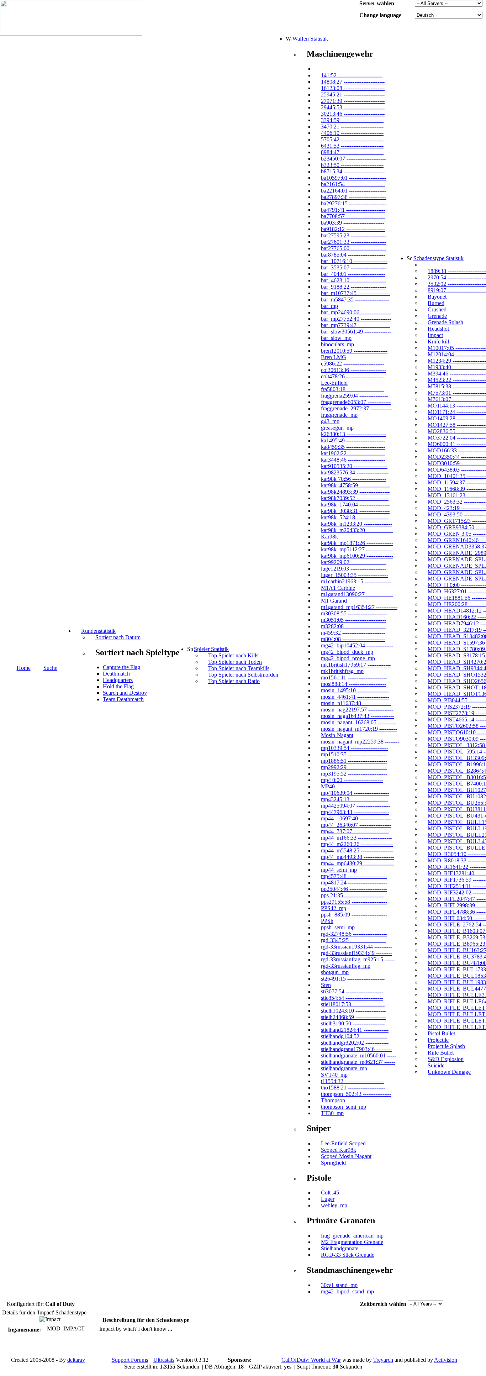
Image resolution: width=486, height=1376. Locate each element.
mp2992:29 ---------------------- (354, 767)
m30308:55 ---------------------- (354, 613)
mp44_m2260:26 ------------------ (357, 844)
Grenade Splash (445, 322)
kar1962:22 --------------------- (353, 453)
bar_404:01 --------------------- (353, 274)
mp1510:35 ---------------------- (354, 754)
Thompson (333, 1100)
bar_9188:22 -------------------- (353, 287)
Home (24, 668)
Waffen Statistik (310, 39)
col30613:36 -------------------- (353, 370)
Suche (50, 668)
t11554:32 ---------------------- (352, 1081)
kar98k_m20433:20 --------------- (357, 530)
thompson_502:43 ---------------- (356, 1094)
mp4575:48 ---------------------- (354, 876)
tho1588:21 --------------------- (353, 1087)
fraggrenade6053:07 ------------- (356, 402)
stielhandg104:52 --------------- (354, 1036)
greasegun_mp (337, 428)
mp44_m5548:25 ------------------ (357, 850)
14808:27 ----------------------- (353, 82)
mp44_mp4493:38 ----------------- (357, 857)
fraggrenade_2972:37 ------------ (356, 408)
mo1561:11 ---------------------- (354, 677)
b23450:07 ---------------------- (353, 159)
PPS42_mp (333, 908)
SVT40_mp (334, 1075)
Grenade (437, 316)
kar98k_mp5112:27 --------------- (357, 549)
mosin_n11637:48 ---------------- (356, 703)
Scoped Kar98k (338, 1150)
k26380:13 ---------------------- (353, 434)
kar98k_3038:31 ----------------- (355, 511)
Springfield (333, 1163)
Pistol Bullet (441, 1033)
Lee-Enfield (334, 383)
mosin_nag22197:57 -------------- (357, 710)
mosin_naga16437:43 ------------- (357, 716)
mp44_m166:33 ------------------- (356, 838)
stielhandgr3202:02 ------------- (355, 1043)
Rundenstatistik (98, 631)
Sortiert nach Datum (118, 637)
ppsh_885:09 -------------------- (354, 915)
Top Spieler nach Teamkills (238, 668)
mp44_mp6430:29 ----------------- (357, 863)
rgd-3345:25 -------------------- (353, 940)
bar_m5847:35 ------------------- (355, 299)
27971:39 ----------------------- (353, 101)
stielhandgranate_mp (344, 1068)
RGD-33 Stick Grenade (347, 1255)
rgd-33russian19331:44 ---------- (356, 947)
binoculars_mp (337, 344)
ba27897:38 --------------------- (353, 197)
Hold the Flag (118, 686)
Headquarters (118, 680)
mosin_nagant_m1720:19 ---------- (359, 729)
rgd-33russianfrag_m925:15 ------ (358, 959)
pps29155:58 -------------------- (354, 902)
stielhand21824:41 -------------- (355, 1030)
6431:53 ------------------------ (352, 146)
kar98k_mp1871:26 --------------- (357, 543)
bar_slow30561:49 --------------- (356, 332)
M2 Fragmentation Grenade (352, 1242)
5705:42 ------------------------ (352, 139)
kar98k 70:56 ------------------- (353, 479)
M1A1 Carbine (338, 588)
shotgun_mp (335, 972)
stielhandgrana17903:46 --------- (356, 1049)
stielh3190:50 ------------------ (353, 1023)
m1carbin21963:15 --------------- (356, 581)
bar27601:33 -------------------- (353, 242)
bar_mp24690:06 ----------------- (356, 312)
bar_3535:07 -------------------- (353, 267)
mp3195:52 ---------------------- (354, 774)
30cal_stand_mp (339, 1285)
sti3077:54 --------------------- (352, 991)
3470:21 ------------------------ (352, 127)
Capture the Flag (121, 667)
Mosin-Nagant (337, 735)
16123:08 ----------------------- (353, 88)
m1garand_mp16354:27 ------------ (359, 607)
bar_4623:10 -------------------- (353, 280)
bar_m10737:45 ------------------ (355, 293)
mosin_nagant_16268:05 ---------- (358, 722)
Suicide (436, 1065)
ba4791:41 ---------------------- (353, 210)
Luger (327, 1199)
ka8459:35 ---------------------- (353, 447)
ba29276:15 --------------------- (353, 203)
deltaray (76, 1360)
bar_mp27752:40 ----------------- (356, 319)
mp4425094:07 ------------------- (355, 806)
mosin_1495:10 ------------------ (355, 690)
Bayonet (437, 297)
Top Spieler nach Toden (235, 662)
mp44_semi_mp (339, 870)
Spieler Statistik (211, 649)
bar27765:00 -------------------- (353, 248)
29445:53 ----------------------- (353, 107)
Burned (436, 303)
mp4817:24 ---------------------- (354, 882)
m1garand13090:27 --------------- (357, 594)
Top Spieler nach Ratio (234, 681)
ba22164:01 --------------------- (353, 191)
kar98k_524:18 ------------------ (355, 517)
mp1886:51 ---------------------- (354, 761)
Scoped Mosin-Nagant (346, 1156)
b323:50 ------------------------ (352, 165)
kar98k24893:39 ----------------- (355, 492)
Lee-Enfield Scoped (343, 1143)
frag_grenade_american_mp (352, 1236)
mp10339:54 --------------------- (354, 748)
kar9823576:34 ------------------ (355, 472)
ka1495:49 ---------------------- (353, 440)
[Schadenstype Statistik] (409, 258)
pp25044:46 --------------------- (354, 889)
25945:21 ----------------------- (353, 94)
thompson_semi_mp (343, 1107)
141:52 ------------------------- (351, 75)
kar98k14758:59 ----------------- (355, 485)
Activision (445, 1360)
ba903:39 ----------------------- (352, 223)
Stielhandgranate (339, 1248)
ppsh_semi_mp (338, 927)
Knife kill (438, 341)
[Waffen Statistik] (288, 38)
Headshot (438, 329)
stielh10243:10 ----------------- (353, 1011)
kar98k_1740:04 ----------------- (355, 504)
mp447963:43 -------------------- (355, 812)
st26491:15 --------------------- (353, 979)
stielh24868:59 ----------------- (353, 1017)
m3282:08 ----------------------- (353, 626)
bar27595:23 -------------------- (353, 235)
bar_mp (329, 306)
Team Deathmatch (123, 699)
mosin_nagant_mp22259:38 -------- (360, 742)
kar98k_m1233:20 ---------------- (356, 524)
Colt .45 (330, 1192)
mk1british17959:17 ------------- (356, 665)
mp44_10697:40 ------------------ (356, 818)
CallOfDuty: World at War (311, 1360)
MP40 (328, 786)
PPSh (327, 921)
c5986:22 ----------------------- (352, 364)
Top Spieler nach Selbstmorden (243, 675)
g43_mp (330, 421)
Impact (435, 335)
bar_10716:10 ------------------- (354, 261)
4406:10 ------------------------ (352, 133)
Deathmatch (116, 674)
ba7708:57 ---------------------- (353, 216)
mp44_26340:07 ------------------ (356, 825)
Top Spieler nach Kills (233, 655)
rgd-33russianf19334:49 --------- (356, 953)
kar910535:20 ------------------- (354, 466)
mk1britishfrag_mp (342, 671)
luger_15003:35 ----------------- (354, 575)
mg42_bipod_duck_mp (347, 652)
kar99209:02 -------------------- (353, 562)
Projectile (438, 1040)
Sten (326, 985)
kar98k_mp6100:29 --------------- (357, 556)
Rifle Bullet (441, 1053)
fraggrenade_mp (339, 415)
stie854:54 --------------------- (352, 998)
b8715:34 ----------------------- (353, 171)
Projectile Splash (446, 1046)
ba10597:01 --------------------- (353, 178)
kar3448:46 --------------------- (353, 460)
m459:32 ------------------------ (353, 633)
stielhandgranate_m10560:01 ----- (358, 1055)
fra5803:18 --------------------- (352, 389)
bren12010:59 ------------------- (354, 351)
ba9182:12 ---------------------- (353, 229)
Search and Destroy (125, 693)
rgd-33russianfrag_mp (345, 966)
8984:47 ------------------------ (352, 152)
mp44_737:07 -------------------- (355, 831)
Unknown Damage (449, 1072)
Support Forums (130, 1360)
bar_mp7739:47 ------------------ (355, 325)
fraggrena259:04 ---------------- (354, 396)
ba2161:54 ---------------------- (353, 184)
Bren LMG (333, 357)
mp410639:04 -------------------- (355, 793)
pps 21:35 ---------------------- (352, 895)
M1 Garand (334, 601)
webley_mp (334, 1205)
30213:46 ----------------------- (353, 114)
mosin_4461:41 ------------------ (355, 697)
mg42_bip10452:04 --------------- (357, 645)
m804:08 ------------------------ (353, 639)
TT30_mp (332, 1113)
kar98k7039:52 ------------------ (355, 498)
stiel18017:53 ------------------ (353, 1004)
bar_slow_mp (336, 338)
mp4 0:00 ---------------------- (352, 780)
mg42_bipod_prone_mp (348, 658)
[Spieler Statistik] (190, 649)
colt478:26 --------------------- (352, 376)
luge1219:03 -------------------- (353, 569)
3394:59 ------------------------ (352, 120)
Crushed (437, 309)
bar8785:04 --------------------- (353, 255)
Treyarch (383, 1360)
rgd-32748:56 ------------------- (354, 934)
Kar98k (329, 537)
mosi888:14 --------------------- (353, 684)
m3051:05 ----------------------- (353, 620)
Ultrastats (163, 1360)
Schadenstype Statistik (438, 258)
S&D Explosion (446, 1059)
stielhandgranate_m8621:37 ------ (358, 1062)
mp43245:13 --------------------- (354, 799)
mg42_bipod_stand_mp (347, 1291)
